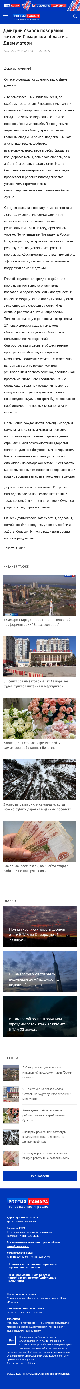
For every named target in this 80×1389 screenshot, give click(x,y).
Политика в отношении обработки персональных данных (32, 1266)
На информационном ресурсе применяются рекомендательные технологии (32, 1277)
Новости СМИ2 (14, 548)
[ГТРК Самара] (26, 17)
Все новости (40, 1176)
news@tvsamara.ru (41, 1232)
